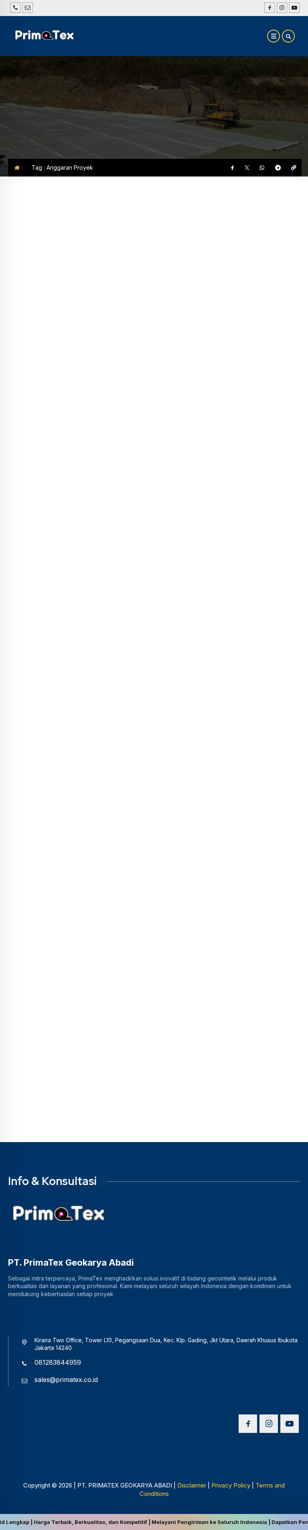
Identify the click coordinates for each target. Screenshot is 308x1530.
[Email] (27, 7)
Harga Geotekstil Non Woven (205, 541)
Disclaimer (191, 1485)
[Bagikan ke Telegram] (278, 168)
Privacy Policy (230, 1485)
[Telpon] (15, 7)
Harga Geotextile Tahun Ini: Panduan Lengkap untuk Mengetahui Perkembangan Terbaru (78, 939)
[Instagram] (281, 7)
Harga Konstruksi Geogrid (47, 541)
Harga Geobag (30, 321)
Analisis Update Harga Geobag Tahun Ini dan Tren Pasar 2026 (68, 341)
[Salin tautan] (294, 168)
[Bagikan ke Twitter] (247, 168)
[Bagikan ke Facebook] (233, 168)
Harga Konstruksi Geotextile (50, 727)
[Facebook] (268, 7)
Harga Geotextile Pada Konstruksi (74, 742)
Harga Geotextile (33, 913)
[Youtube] (293, 7)
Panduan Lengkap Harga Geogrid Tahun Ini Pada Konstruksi (73, 561)
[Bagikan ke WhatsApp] (262, 168)
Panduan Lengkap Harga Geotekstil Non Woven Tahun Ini (230, 561)
